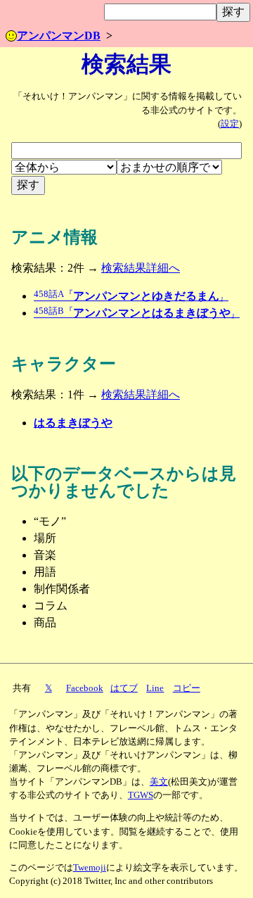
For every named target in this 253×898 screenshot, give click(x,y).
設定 (230, 124)
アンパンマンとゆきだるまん (131, 296)
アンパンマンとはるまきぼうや (137, 313)
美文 (159, 782)
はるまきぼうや (73, 423)
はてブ (124, 688)
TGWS (140, 795)
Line (155, 688)
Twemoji (89, 868)
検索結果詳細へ (140, 268)
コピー (186, 688)
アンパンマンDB (58, 36)
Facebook (84, 688)
